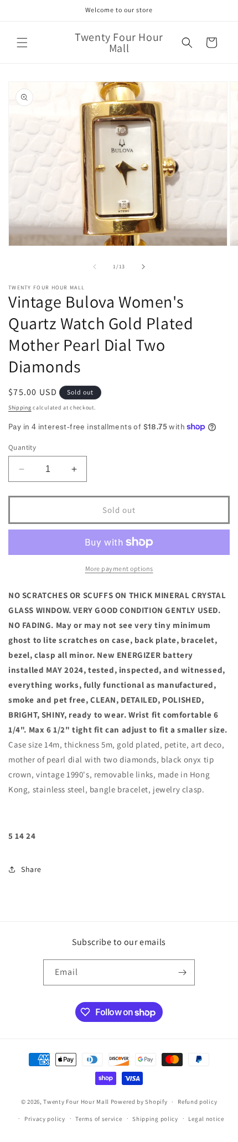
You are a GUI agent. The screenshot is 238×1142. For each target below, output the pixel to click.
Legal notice (206, 1119)
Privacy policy (44, 1119)
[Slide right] (143, 267)
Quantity (22, 447)
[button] (22, 42)
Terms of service (98, 1119)
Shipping (20, 407)
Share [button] (31, 869)
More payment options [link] (119, 568)
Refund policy (197, 1101)
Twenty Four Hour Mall (76, 1101)
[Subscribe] (182, 972)
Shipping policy (155, 1119)
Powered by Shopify (139, 1101)
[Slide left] (94, 267)
